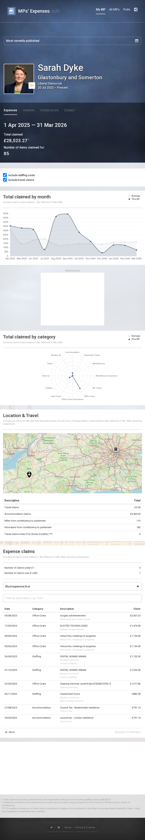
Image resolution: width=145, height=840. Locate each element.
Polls (126, 9)
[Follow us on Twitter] (52, 827)
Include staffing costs (21, 175)
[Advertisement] (72, 299)
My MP (100, 9)
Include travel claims (21, 179)
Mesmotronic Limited (71, 832)
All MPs (114, 9)
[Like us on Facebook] (59, 827)
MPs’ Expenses (39, 11)
